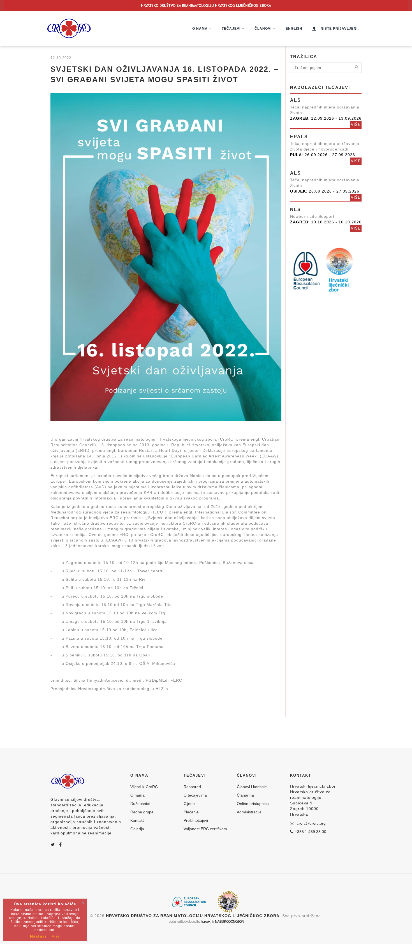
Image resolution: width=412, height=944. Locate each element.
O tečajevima (195, 795)
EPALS (299, 136)
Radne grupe (142, 812)
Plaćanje (191, 812)
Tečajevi (231, 29)
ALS (295, 100)
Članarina (245, 795)
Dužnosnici (140, 803)
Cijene (189, 803)
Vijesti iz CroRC (144, 787)
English (294, 29)
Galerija (137, 829)
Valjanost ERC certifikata (205, 829)
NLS (295, 209)
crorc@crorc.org (311, 823)
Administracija (249, 812)
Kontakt (137, 820)
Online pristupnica (253, 803)
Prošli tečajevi (196, 820)
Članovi (263, 29)
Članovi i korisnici (252, 787)
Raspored (192, 787)
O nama (200, 29)
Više (356, 124)
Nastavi (38, 936)
